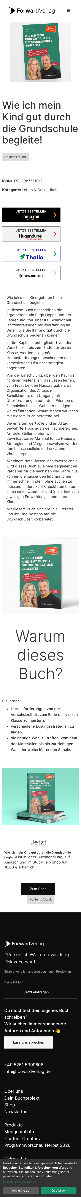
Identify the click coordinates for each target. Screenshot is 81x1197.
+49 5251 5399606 (23, 1064)
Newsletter (15, 1111)
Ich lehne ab (21, 1190)
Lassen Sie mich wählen (20, 1182)
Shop (9, 1104)
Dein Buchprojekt (22, 1098)
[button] (68, 10)
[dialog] (40, 1178)
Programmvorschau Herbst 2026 (37, 1145)
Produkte (13, 1125)
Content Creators (22, 1138)
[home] (31, 11)
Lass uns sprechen (28, 1042)
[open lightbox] (40, 52)
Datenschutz (17, 1158)
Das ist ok (58, 1190)
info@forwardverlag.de (27, 1071)
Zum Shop (38, 889)
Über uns (13, 1091)
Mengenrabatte (20, 1131)
